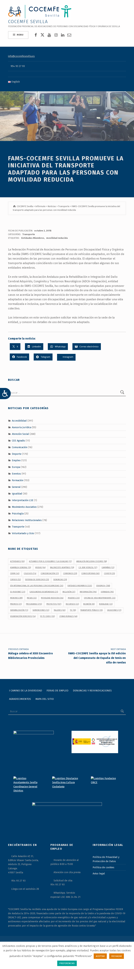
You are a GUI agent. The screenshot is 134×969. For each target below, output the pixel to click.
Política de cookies (103, 867)
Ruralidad (106, 604)
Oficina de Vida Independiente (99, 598)
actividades (17, 561)
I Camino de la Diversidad (25, 690)
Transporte (28, 234)
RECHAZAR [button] (116, 956)
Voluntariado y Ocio (23, 533)
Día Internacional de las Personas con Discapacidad (36, 586)
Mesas (31, 598)
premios (16, 604)
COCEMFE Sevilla (28, 21)
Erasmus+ (103, 586)
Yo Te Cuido (47, 616)
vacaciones (114, 610)
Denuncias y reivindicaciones (92, 690)
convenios (70, 573)
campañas (108, 567)
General (16, 487)
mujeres (74, 598)
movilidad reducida (57, 238)
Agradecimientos (20, 699)
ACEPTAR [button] (100, 956)
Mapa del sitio (44, 699)
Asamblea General (20, 567)
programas (34, 604)
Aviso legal (99, 873)
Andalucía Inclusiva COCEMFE (91, 561)
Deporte (16, 453)
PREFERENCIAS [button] (67, 963)
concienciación (50, 573)
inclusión (68, 592)
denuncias (60, 579)
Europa (16, 467)
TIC (73, 610)
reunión (89, 604)
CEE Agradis (18, 440)
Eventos (16, 473)
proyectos (53, 604)
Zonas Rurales (68, 616)
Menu (20, 34)
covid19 (109, 573)
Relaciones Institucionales (27, 520)
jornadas (107, 592)
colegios (30, 573)
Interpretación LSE (22, 500)
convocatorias (90, 573)
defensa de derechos (37, 579)
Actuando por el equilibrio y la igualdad (50, 561)
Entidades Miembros (32, 238)
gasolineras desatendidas (43, 592)
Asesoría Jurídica (21, 427)
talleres (59, 610)
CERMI (14, 573)
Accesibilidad (19, 420)
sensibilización (19, 610)
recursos (72, 604)
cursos (15, 579)
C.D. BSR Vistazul (88, 567)
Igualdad (17, 493)
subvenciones (40, 610)
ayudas (40, 567)
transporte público (91, 610)
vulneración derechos (23, 616)
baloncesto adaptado (62, 567)
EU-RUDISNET (17, 592)
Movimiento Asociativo (24, 506)
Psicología (18, 513)
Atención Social (20, 434)
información (88, 592)
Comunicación (19, 447)
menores (16, 598)
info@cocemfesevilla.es (21, 56)
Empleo (16, 460)
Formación (17, 480)
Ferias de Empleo (57, 690)
